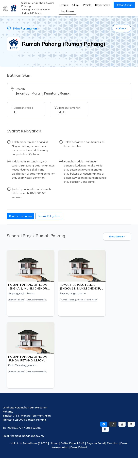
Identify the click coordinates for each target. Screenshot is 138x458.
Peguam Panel (96, 443)
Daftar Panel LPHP (72, 443)
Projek (87, 5)
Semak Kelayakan (49, 216)
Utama (64, 5)
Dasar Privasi (78, 447)
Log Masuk (67, 11)
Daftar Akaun (124, 5)
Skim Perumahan (25, 28)
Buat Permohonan (20, 216)
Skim (75, 5)
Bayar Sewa (102, 5)
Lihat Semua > (117, 236)
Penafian (113, 443)
